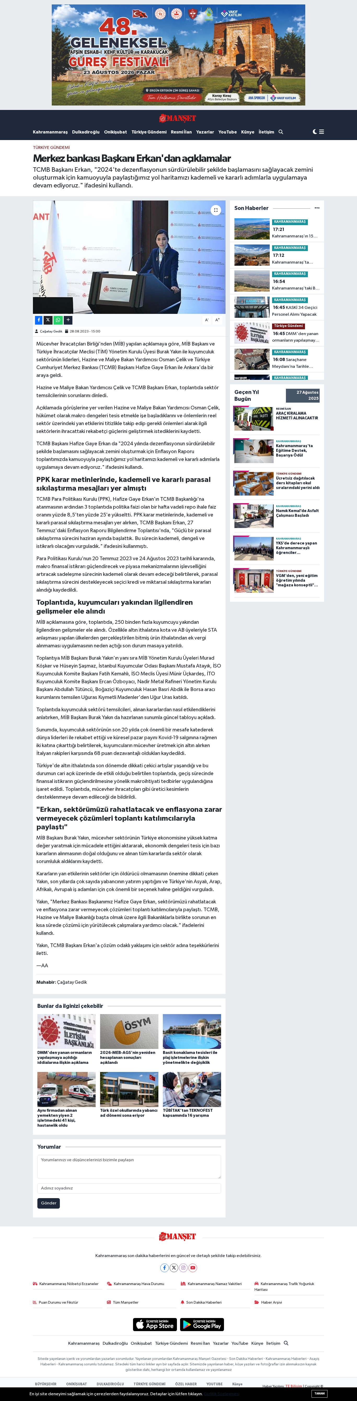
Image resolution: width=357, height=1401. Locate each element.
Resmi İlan (181, 132)
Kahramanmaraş (50, 132)
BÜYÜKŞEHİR (45, 1384)
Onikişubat (115, 132)
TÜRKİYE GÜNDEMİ (149, 1384)
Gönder (48, 1203)
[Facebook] (164, 1268)
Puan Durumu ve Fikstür (58, 1302)
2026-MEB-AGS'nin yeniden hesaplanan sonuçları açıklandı (127, 1057)
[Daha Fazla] (68, 320)
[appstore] (155, 1324)
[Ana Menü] (321, 132)
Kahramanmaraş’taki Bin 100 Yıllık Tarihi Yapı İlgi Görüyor (295, 285)
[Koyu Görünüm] (315, 132)
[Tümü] (317, 208)
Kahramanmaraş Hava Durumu (139, 1284)
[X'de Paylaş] (48, 320)
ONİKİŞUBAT (76, 1384)
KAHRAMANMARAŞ (290, 222)
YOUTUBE (214, 1384)
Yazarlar (205, 132)
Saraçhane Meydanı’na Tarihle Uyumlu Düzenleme (291, 363)
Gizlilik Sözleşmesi (221, 1394)
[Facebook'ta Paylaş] (38, 320)
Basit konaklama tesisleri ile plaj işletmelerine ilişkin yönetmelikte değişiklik (190, 1057)
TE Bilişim (293, 1386)
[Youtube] (192, 1268)
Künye (247, 132)
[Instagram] (183, 1268)
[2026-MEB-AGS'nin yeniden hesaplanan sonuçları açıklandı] (129, 1031)
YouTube (227, 132)
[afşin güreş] (178, 55)
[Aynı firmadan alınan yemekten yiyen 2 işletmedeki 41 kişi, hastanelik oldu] (66, 1089)
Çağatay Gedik (51, 331)
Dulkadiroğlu (86, 132)
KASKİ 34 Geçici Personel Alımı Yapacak (294, 311)
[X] (174, 1268)
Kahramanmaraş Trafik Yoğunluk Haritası (284, 1287)
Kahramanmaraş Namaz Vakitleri (215, 1284)
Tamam (319, 1393)
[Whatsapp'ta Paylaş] (58, 320)
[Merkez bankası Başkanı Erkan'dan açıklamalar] (129, 257)
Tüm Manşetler (126, 1302)
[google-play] (202, 1324)
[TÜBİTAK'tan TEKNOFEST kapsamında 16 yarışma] (192, 1089)
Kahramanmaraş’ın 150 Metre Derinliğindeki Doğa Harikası (294, 233)
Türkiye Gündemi (148, 132)
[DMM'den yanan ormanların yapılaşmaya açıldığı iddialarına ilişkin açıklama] (66, 1031)
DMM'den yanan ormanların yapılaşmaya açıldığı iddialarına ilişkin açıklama (64, 1057)
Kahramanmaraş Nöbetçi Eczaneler (69, 1284)
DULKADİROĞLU (110, 1384)
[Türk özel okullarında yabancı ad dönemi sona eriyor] (129, 1089)
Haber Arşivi (271, 1302)
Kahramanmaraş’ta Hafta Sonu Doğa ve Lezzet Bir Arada (291, 259)
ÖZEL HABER (186, 1384)
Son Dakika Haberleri (204, 1302)
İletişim (266, 132)
